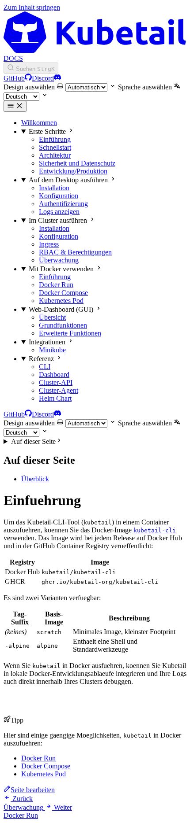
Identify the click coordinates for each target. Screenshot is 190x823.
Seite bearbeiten (33, 789)
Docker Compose (45, 766)
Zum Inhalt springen (32, 7)
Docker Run (38, 758)
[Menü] (15, 106)
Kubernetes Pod (43, 774)
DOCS (13, 58)
